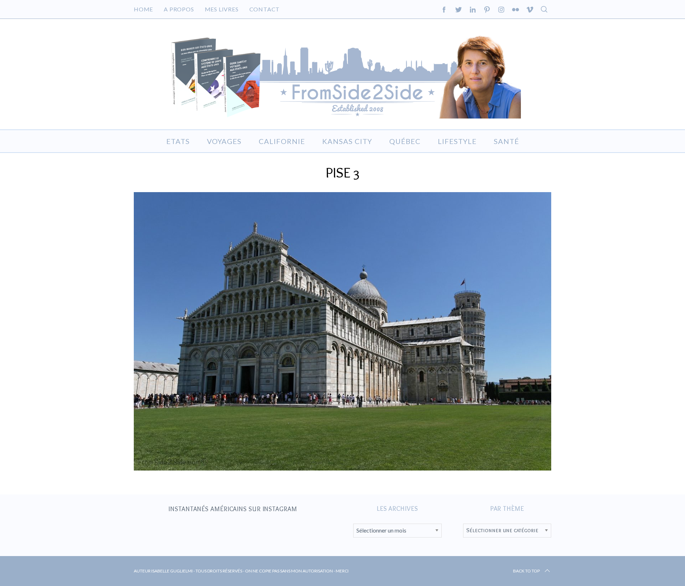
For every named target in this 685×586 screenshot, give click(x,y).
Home (143, 9)
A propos (179, 9)
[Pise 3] (342, 468)
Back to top (526, 571)
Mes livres (222, 9)
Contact (264, 9)
